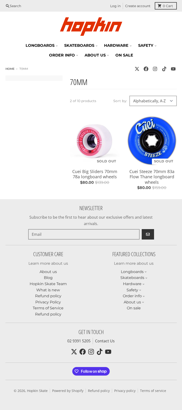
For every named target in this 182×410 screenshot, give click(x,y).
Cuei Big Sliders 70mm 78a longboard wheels (94, 174)
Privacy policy (125, 391)
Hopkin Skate (37, 391)
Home (9, 69)
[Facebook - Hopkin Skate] (146, 69)
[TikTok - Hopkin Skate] (164, 69)
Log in (115, 6)
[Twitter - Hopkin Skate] (136, 69)
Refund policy (99, 391)
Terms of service (153, 391)
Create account (137, 6)
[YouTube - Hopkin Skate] (173, 69)
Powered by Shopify (67, 391)
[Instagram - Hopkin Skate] (155, 69)
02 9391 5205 (79, 341)
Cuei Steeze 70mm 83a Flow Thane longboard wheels (151, 177)
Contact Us (105, 341)
